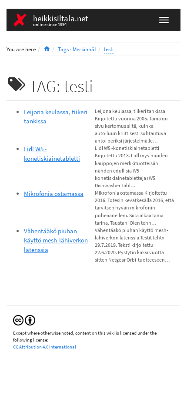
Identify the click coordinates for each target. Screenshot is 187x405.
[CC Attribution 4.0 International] (24, 319)
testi (109, 49)
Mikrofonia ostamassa (53, 193)
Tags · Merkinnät (77, 49)
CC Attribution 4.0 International (44, 347)
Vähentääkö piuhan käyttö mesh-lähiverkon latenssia (56, 240)
